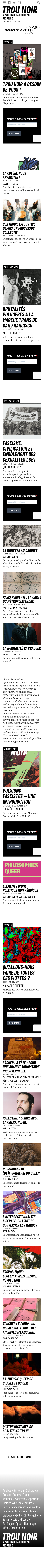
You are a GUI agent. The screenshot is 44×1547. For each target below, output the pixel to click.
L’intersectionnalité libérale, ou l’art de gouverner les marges (20, 1220)
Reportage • (34, 1499)
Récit (5, 180)
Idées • (6, 1527)
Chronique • (20, 1511)
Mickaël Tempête (11, 654)
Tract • (27, 1494)
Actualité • (8, 1499)
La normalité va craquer (22, 648)
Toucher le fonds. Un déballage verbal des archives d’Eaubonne (19, 1327)
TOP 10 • (26, 1515)
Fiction (6, 553)
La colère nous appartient (14, 175)
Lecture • (29, 1503)
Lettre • (16, 1519)
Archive (6, 1434)
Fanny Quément (10, 1338)
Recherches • (21, 1507)
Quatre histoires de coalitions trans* (18, 1428)
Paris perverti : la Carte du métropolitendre (22, 599)
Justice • (18, 1503)
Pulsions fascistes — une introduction (19, 796)
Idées (11, 553)
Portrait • (8, 1507)
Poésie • (25, 1519)
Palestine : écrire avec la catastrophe (20, 1119)
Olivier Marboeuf (32, 1077)
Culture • (31, 1490)
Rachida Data (9, 1231)
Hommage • (30, 1523)
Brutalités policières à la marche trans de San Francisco (20, 317)
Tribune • (32, 1511)
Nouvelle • (34, 1507)
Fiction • (36, 1515)
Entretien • (19, 1490)
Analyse (6, 463)
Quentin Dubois (12, 467)
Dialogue (6, 893)
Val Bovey (23, 607)
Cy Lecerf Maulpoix (13, 1077)
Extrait (6, 1283)
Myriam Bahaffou (11, 1286)
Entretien (7, 1125)
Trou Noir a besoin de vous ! (22, 87)
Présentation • (19, 1527)
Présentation (8, 235)
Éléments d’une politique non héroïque (20, 888)
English (17, 21)
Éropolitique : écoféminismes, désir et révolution (21, 1275)
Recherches (8, 604)
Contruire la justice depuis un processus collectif (19, 228)
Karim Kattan (9, 1128)
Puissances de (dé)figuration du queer (21, 1170)
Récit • (18, 1515)
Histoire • (8, 1503)
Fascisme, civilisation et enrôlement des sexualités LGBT (19, 451)
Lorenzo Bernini (27, 896)
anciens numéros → (22, 1456)
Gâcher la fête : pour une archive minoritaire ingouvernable (21, 1066)
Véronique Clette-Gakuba (16, 1080)
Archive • (18, 1494)
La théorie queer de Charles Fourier (18, 1380)
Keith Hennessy (12, 333)
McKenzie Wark (10, 1389)
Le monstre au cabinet (20, 550)
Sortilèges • (9, 1523)
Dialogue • (8, 1515)
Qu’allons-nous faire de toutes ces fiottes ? (19, 972)
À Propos (6, 93)
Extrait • (7, 1519)
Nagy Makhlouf (11, 607)
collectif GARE (10, 183)
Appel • (20, 1523)
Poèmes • (8, 1511)
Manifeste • (21, 1499)
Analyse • (8, 1490)
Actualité (7, 329)
